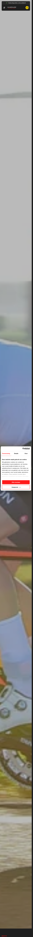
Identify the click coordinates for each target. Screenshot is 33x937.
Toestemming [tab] (6, 453)
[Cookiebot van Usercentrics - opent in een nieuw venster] (22, 449)
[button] (4, 8)
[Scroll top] (29, 935)
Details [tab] (16, 453)
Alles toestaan (16, 482)
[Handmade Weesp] (12, 8)
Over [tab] (26, 453)
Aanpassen (15, 487)
